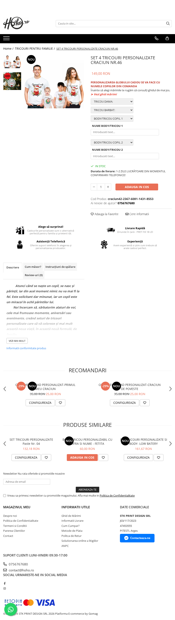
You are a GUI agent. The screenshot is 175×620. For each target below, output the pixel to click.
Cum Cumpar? (70, 526)
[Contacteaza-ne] (156, 38)
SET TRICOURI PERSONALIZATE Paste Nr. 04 (31, 441)
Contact (8, 536)
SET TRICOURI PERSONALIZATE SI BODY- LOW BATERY (143, 441)
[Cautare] (168, 23)
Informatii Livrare (72, 521)
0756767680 (18, 564)
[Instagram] (4, 588)
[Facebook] (4, 583)
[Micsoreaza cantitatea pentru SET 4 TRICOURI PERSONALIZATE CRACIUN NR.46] (94, 187)
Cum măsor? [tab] (33, 267)
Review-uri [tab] (34, 275)
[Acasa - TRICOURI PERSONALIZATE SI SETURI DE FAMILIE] (24, 23)
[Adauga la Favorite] (60, 402)
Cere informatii (138, 214)
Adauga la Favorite (106, 214)
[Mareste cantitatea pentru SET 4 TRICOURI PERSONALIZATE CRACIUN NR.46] (108, 187)
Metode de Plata (71, 531)
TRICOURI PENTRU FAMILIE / (35, 48)
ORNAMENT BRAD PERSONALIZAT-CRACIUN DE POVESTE (130, 387)
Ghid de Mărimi (71, 516)
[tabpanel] (53, 84)
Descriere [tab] (12, 267)
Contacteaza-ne (140, 538)
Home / (8, 48)
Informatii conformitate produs (26, 348)
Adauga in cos (137, 187)
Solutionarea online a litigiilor (79, 541)
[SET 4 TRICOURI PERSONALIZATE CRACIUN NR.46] (53, 84)
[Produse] (7, 39)
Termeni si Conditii (15, 526)
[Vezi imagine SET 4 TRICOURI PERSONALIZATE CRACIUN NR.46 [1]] (12, 81)
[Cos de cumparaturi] (167, 38)
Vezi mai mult (17, 340)
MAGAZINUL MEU (16, 507)
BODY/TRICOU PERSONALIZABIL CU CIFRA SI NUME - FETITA (87, 441)
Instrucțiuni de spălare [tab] (60, 267)
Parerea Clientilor (14, 531)
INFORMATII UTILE (75, 507)
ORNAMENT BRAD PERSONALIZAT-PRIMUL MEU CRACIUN (45, 387)
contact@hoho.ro (21, 570)
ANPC (65, 546)
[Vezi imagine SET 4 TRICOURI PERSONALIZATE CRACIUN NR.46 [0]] (12, 61)
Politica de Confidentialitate (117, 495)
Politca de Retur (71, 536)
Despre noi (10, 516)
